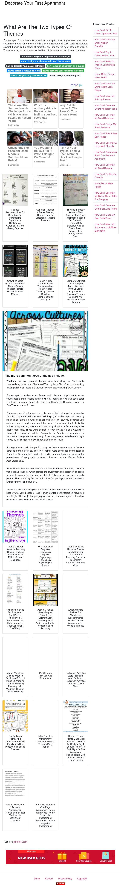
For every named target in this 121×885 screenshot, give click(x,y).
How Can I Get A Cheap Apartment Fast (106, 31)
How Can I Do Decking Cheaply (106, 175)
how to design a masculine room (24, 70)
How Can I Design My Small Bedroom (105, 125)
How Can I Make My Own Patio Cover (105, 216)
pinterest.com (20, 841)
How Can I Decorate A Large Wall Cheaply (106, 144)
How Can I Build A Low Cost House (106, 135)
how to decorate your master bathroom (25, 65)
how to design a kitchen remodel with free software (45, 61)
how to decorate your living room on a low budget (45, 56)
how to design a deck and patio (64, 75)
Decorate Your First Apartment (35, 3)
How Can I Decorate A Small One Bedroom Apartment (106, 155)
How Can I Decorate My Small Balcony (105, 166)
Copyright (82, 878)
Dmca (37, 878)
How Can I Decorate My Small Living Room (106, 207)
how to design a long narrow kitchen (28, 75)
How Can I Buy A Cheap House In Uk (104, 53)
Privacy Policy (65, 878)
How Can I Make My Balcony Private (105, 97)
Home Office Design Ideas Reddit (105, 75)
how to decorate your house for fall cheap (63, 70)
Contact (49, 878)
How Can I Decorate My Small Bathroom (105, 116)
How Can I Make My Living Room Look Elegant (105, 87)
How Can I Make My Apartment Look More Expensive (105, 227)
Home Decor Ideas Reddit (104, 185)
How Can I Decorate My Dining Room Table (106, 107)
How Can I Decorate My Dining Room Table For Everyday (106, 196)
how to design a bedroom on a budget (65, 65)
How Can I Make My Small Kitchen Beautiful (105, 43)
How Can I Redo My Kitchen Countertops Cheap (105, 65)
